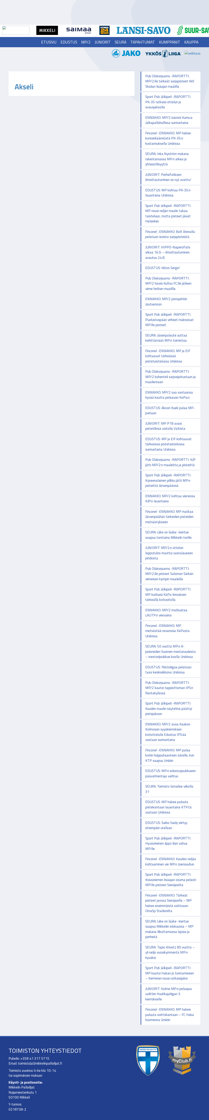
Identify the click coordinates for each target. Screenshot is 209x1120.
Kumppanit (169, 42)
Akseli (24, 86)
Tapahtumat (142, 42)
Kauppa (191, 42)
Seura (120, 42)
